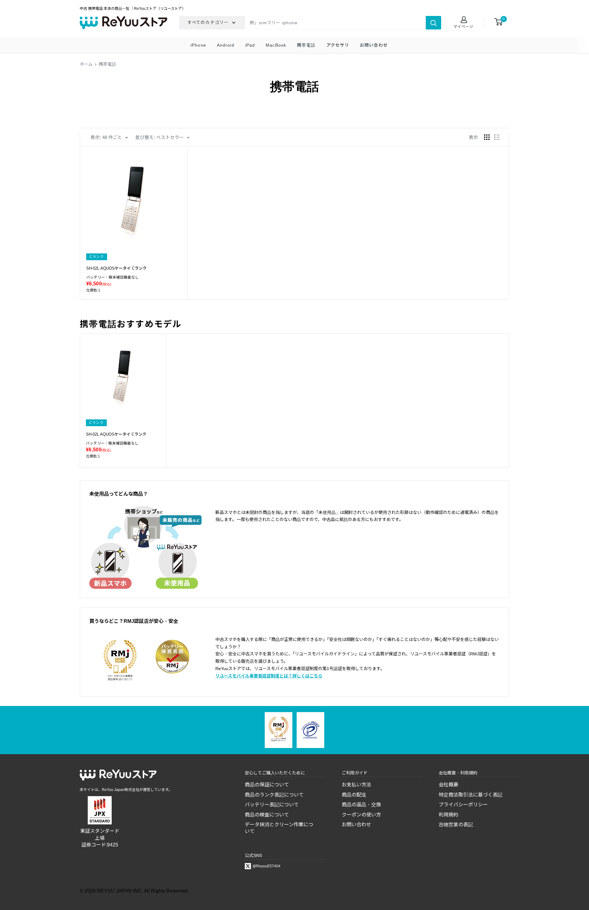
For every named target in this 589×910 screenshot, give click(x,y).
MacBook (276, 45)
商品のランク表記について (274, 794)
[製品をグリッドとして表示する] (487, 137)
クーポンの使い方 (361, 814)
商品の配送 (354, 794)
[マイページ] (463, 20)
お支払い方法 (356, 784)
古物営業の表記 (456, 824)
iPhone (198, 45)
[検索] (433, 22)
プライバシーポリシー (463, 804)
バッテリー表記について (272, 804)
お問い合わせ (374, 45)
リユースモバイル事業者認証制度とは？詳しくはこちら (268, 675)
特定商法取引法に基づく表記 (470, 794)
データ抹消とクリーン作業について (279, 828)
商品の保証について (267, 784)
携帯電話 (306, 45)
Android (225, 45)
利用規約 (448, 814)
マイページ (463, 27)
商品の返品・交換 (361, 804)
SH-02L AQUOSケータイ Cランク (116, 268)
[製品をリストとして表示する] (497, 137)
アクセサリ (337, 45)
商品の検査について (267, 814)
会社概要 (448, 784)
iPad (250, 45)
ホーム (86, 64)
